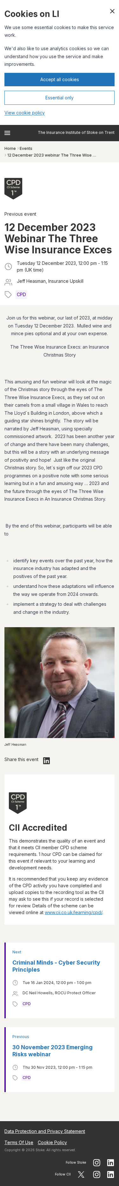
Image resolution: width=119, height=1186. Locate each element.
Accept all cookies (59, 79)
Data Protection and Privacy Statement (44, 1131)
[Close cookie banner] (112, 11)
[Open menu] (7, 132)
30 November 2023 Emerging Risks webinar (52, 1051)
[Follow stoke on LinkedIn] (111, 1162)
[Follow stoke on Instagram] (97, 1162)
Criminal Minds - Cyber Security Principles (56, 966)
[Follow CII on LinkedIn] (111, 1174)
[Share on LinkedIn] (46, 761)
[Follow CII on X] (81, 1174)
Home (10, 148)
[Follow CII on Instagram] (97, 1174)
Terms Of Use (18, 1142)
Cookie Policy (52, 1142)
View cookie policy (24, 112)
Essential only (59, 97)
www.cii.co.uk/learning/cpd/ (73, 912)
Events (26, 148)
